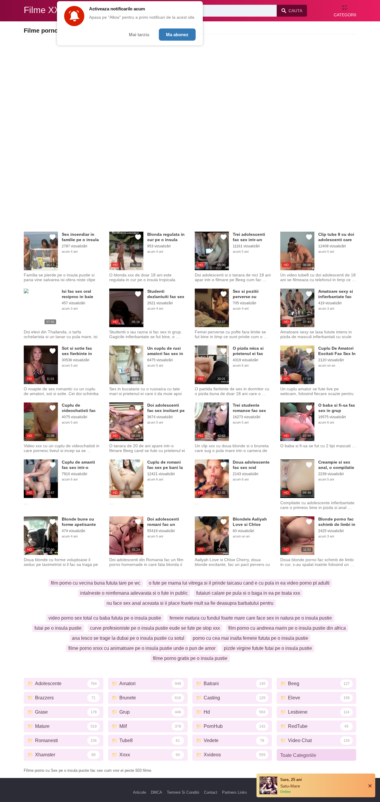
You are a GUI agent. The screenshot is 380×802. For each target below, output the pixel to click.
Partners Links (234, 792)
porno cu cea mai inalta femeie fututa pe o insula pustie (250, 638)
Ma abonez (177, 34)
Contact (210, 792)
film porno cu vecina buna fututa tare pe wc (95, 582)
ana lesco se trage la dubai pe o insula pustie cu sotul (128, 638)
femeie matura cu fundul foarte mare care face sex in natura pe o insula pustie (251, 617)
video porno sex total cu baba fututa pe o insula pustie (104, 617)
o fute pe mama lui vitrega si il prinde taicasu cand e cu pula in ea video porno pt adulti (239, 582)
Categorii (345, 14)
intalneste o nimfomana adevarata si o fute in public (134, 593)
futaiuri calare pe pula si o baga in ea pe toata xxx (248, 593)
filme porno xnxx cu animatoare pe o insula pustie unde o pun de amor (142, 648)
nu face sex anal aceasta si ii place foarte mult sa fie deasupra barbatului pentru (190, 603)
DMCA (156, 792)
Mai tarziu (139, 34)
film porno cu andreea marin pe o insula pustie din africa (287, 628)
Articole (139, 792)
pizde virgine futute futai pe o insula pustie (268, 648)
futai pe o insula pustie (58, 628)
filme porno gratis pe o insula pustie (190, 658)
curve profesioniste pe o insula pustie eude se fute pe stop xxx (155, 628)
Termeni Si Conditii (183, 792)
